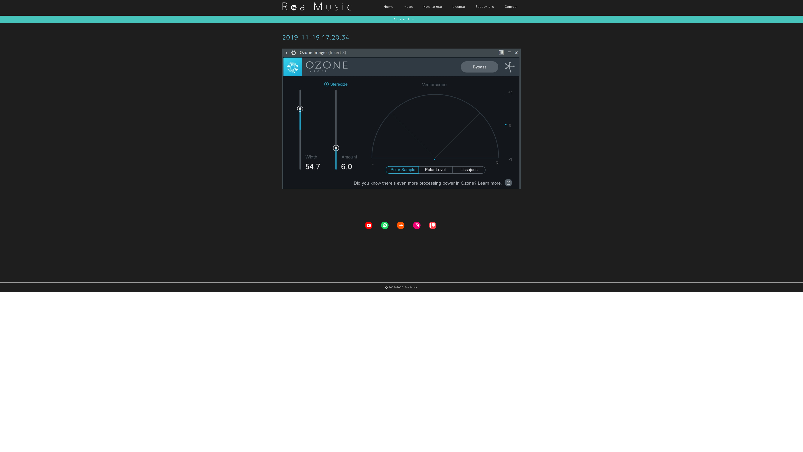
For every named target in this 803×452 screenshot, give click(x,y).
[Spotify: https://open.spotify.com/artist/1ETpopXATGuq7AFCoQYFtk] (385, 225)
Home (388, 7)
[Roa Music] (316, 13)
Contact (511, 7)
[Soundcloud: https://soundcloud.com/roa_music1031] (400, 225)
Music (408, 7)
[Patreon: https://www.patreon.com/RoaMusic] (432, 225)
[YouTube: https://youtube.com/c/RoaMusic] (368, 225)
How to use (432, 7)
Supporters (485, 7)
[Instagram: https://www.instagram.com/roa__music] (417, 225)
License (459, 7)
